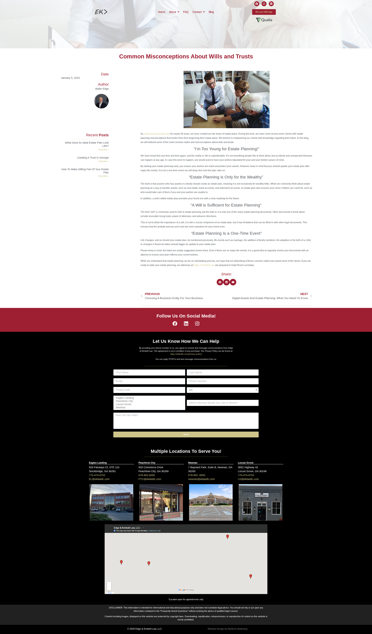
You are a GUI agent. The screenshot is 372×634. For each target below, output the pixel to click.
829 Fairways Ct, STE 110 (104, 467)
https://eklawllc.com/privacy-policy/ (186, 354)
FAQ (185, 12)
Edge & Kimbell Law (203, 265)
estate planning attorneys (157, 134)
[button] (220, 282)
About (172, 12)
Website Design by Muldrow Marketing (227, 629)
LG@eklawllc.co (247, 479)
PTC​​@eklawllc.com (149, 479)
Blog (211, 12)
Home (161, 12)
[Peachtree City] (149, 401)
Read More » (104, 150)
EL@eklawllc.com (99, 479)
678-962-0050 (146, 475)
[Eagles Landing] (149, 398)
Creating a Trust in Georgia (93, 157)
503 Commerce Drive (150, 467)
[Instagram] (264, 3)
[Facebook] (256, 3)
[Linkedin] (271, 3)
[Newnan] (149, 407)
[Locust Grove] (149, 404)
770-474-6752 (97, 475)
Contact (197, 12)
